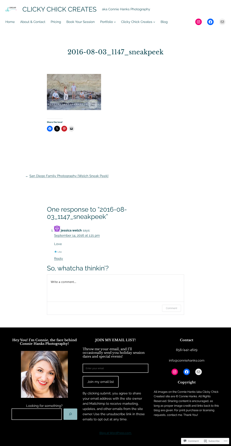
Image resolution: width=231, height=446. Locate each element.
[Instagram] (198, 22)
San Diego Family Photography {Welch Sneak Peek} (68, 176)
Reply (58, 258)
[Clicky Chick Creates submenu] (154, 22)
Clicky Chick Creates (59, 9)
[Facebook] (210, 22)
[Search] (70, 414)
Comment (171, 308)
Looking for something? (44, 406)
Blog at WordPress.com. (115, 433)
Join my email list (100, 382)
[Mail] (222, 22)
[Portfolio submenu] (115, 22)
